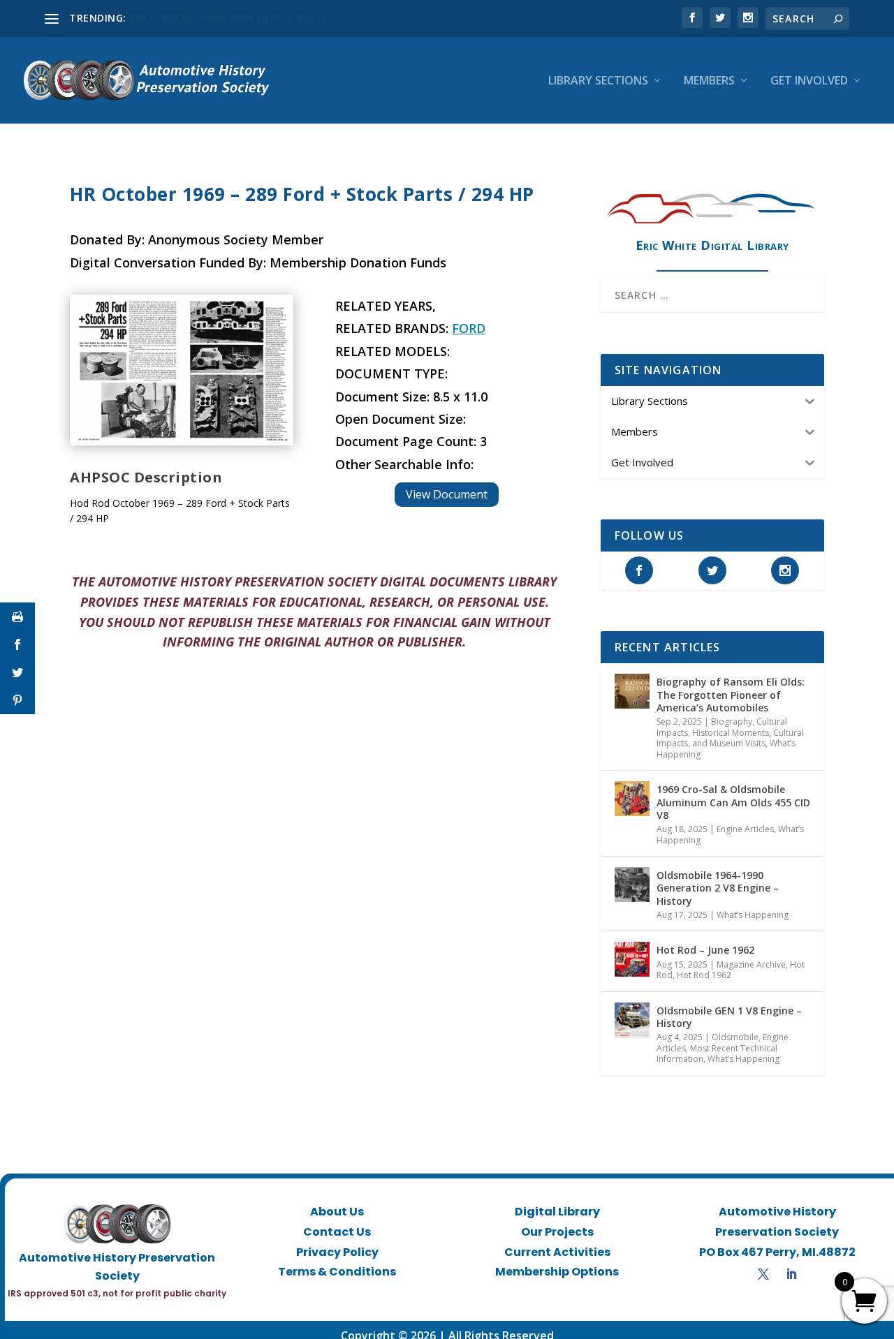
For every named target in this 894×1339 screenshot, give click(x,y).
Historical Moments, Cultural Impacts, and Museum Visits (730, 738)
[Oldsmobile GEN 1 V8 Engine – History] (632, 1020)
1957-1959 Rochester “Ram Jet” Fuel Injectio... (233, 17)
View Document (447, 494)
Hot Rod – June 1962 (705, 949)
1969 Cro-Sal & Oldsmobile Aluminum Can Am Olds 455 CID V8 (733, 802)
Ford (468, 328)
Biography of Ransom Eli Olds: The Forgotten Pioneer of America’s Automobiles (731, 694)
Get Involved (809, 81)
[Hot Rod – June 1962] (632, 959)
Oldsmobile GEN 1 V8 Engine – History (729, 1017)
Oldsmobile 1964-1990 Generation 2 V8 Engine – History (718, 887)
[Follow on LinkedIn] (791, 1274)
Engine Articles (745, 829)
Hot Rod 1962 (704, 975)
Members (709, 81)
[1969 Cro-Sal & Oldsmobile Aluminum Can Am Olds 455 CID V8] (632, 798)
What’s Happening (753, 915)
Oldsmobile (735, 1037)
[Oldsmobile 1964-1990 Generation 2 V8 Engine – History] (632, 884)
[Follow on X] (763, 1274)
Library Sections (598, 81)
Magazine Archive (751, 964)
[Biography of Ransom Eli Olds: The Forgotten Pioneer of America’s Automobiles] (632, 691)
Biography (731, 721)
